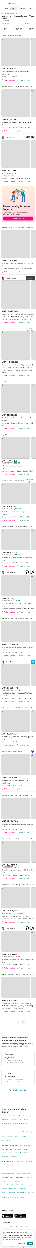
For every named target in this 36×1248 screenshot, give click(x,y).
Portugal (6, 13)
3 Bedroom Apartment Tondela (12, 466)
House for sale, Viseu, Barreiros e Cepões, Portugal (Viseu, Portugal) (18, 122)
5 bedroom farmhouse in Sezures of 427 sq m (17, 693)
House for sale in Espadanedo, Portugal (15, 780)
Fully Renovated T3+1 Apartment (13, 913)
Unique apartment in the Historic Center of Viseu (18, 314)
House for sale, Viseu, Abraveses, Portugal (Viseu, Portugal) (18, 647)
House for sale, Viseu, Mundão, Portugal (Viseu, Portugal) (18, 557)
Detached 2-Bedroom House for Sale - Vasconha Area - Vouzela (18, 263)
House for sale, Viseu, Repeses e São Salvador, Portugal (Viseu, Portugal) (18, 870)
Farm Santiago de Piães (9, 173)
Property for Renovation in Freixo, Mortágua (16, 1003)
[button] (23, 1022)
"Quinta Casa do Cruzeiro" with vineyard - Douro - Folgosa (18, 418)
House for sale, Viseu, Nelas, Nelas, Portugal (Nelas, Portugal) (18, 959)
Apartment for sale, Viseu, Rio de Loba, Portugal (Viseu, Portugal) (18, 603)
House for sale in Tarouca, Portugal (13, 512)
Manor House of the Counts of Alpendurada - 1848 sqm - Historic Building (18, 365)
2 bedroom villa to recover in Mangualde (15, 71)
